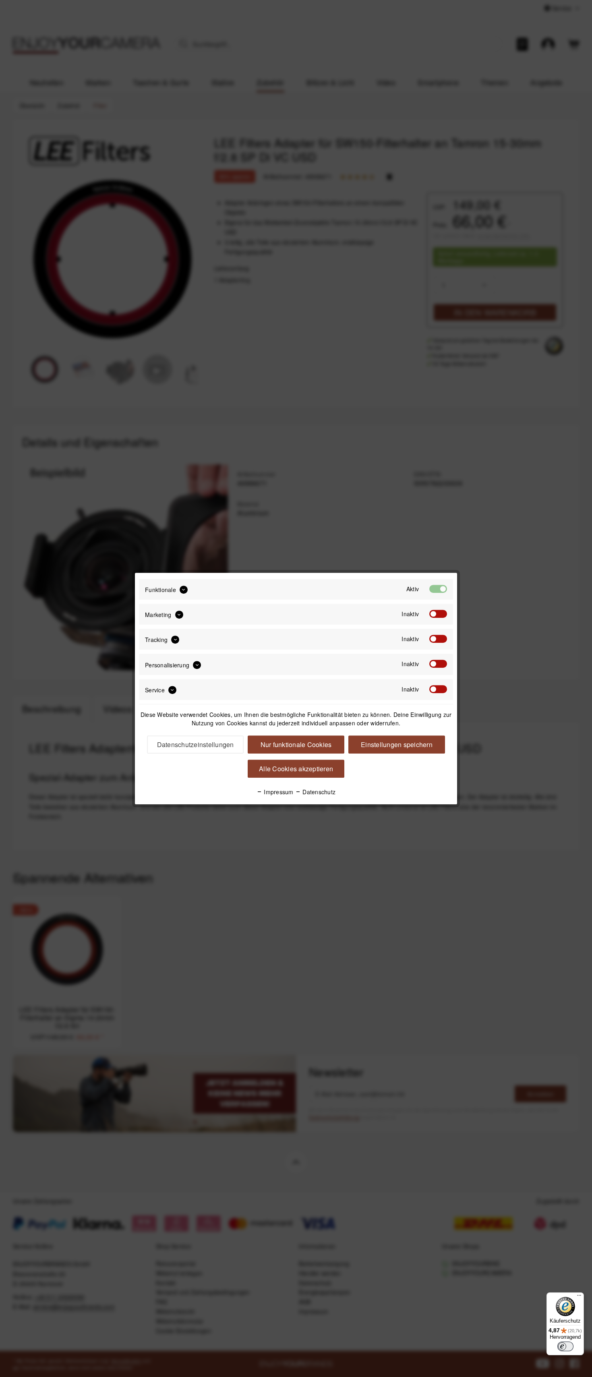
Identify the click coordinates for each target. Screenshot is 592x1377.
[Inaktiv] (438, 614)
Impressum (278, 792)
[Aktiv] (438, 589)
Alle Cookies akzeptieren (296, 768)
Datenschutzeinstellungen (195, 744)
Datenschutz (318, 792)
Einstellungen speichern (397, 744)
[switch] (565, 1346)
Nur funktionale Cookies (296, 744)
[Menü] (579, 1297)
